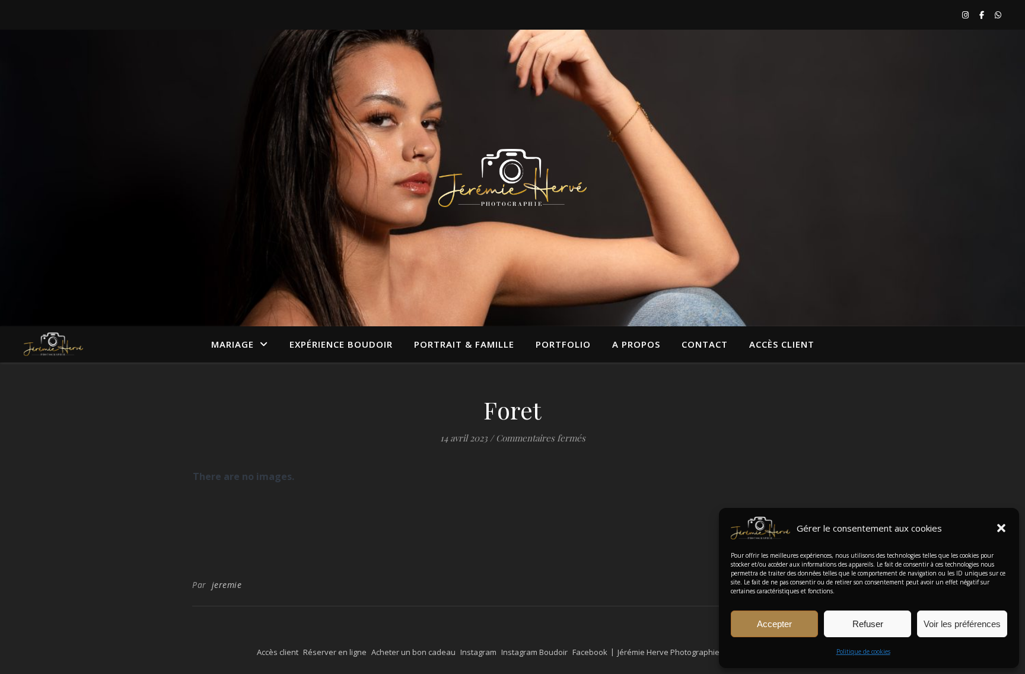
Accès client (781, 344)
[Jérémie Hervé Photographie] (512, 177)
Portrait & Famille (464, 344)
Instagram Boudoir (534, 652)
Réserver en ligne (335, 652)
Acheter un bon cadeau (413, 652)
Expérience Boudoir (341, 344)
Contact (705, 344)
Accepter (774, 624)
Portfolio (563, 344)
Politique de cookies (863, 651)
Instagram (478, 652)
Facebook (589, 652)
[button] (1001, 528)
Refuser (867, 624)
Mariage (232, 344)
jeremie (227, 584)
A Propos (636, 344)
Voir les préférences (962, 624)
